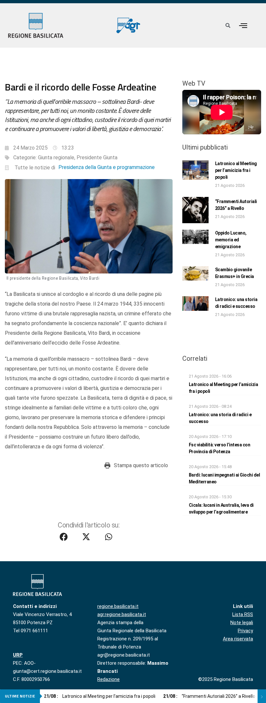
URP (18, 655)
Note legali (241, 622)
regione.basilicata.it (118, 606)
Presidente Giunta (97, 157)
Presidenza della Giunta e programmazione (106, 167)
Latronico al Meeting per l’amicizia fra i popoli (236, 170)
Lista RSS (242, 614)
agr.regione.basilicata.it (121, 614)
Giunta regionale (56, 157)
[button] (243, 25)
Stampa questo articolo (141, 465)
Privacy (245, 631)
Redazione (108, 679)
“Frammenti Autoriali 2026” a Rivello (209, 696)
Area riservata (238, 639)
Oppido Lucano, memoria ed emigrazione (231, 239)
